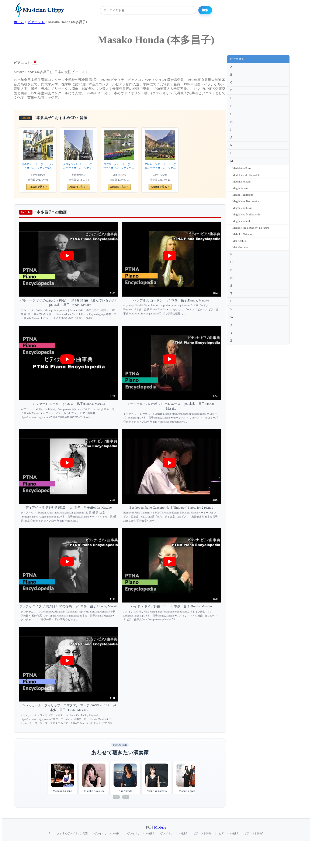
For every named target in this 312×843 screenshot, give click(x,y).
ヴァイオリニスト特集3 (173, 833)
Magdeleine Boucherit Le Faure (250, 227)
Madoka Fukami (241, 181)
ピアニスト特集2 (228, 833)
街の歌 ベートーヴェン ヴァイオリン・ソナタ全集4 (38, 166)
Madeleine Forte (241, 168)
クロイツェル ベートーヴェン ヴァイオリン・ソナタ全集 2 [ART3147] (78, 166)
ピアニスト (237, 59)
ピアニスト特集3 (253, 833)
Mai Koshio (239, 240)
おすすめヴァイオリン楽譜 (72, 833)
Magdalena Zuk (241, 221)
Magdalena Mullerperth (246, 214)
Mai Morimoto (240, 247)
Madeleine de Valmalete (246, 175)
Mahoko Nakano (242, 234)
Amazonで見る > (38, 186)
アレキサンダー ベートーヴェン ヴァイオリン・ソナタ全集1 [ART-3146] (160, 166)
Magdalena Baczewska (245, 201)
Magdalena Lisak (242, 207)
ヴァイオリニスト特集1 (107, 833)
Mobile (160, 827)
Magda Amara (240, 188)
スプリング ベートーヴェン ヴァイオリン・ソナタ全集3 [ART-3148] (119, 166)
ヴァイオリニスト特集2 (140, 833)
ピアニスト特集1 (202, 833)
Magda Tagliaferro (243, 194)
